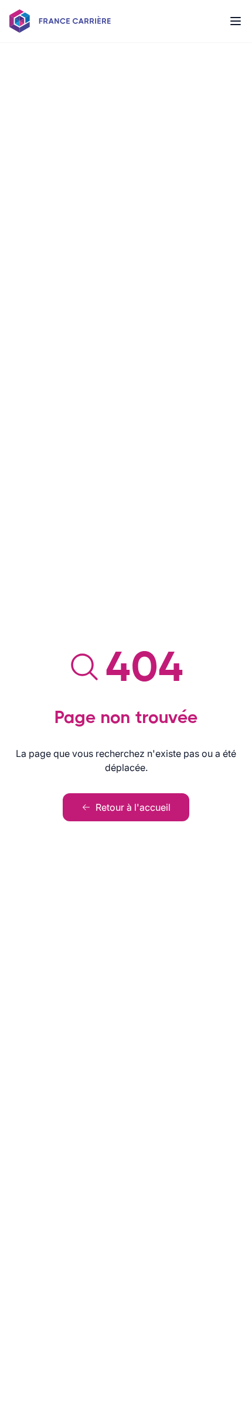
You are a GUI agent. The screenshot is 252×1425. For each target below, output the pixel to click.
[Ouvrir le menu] (236, 21)
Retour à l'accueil (133, 807)
